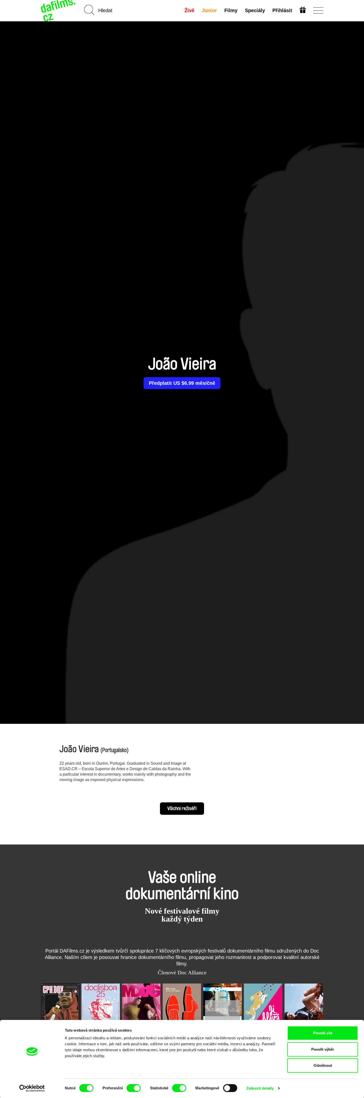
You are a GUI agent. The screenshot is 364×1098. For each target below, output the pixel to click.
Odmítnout (322, 1065)
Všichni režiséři (182, 808)
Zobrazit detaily (260, 1088)
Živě (189, 10)
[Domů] (59, 10)
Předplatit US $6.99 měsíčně (182, 383)
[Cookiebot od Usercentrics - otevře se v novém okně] (32, 1088)
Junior (209, 10)
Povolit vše (322, 1033)
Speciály (255, 10)
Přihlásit (282, 10)
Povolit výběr (322, 1049)
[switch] (134, 1088)
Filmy (230, 10)
